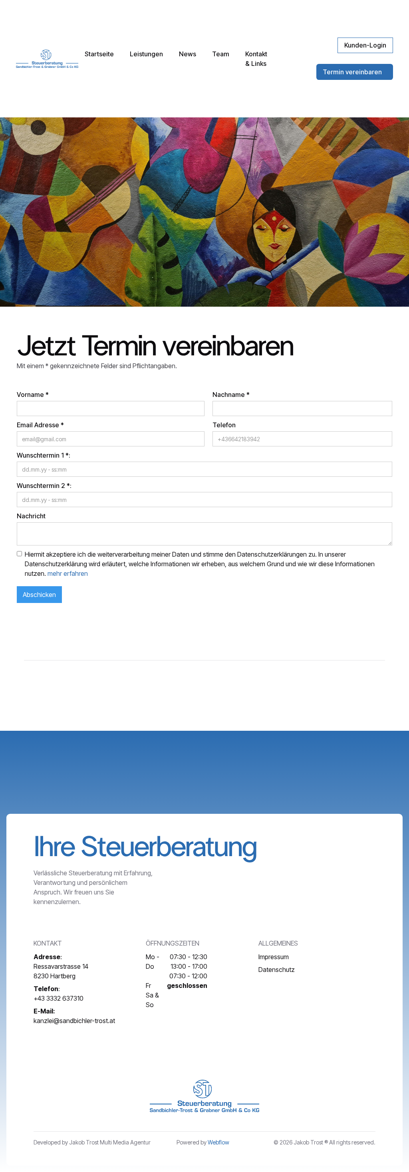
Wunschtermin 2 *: (44, 486)
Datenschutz (276, 970)
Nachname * (231, 395)
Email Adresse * (40, 425)
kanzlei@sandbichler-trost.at (74, 1016)
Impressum (273, 957)
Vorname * (33, 395)
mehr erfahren (68, 573)
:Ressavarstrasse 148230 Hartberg (61, 966)
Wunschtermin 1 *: (43, 455)
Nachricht (31, 516)
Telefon (224, 425)
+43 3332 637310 (58, 993)
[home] (47, 59)
